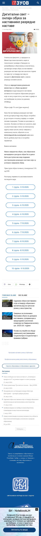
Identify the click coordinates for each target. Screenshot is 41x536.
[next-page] (6, 343)
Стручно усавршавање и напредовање (7, 317)
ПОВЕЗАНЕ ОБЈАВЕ (9, 295)
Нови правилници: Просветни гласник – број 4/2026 (20, 385)
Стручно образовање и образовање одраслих (20, 366)
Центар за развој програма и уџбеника (6, 304)
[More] (29, 284)
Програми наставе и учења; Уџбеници (20, 353)
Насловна (5, 8)
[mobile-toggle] (3, 3)
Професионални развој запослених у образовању (20, 359)
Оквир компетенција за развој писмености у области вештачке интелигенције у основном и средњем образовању (21, 418)
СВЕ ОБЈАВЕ (22, 295)
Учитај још (20, 429)
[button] (38, 3)
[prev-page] (3, 343)
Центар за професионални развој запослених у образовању (16, 9)
